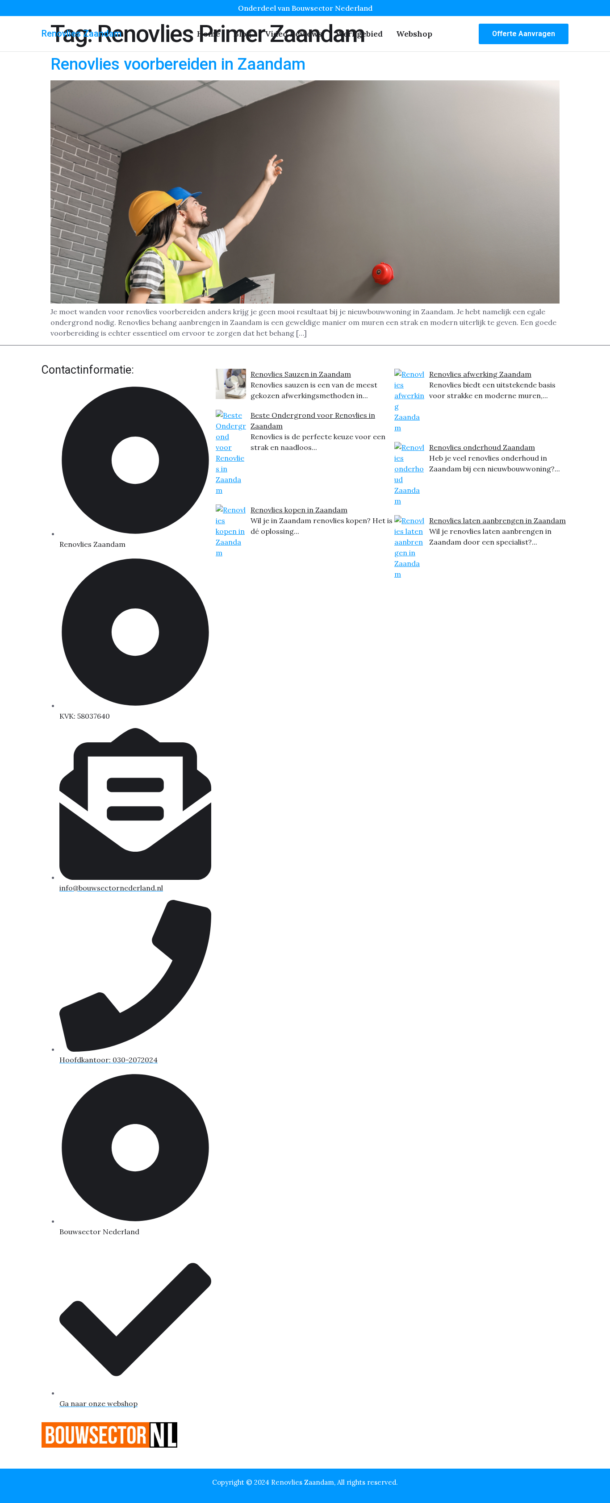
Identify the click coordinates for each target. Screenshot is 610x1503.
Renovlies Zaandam (81, 33)
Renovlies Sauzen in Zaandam (301, 374)
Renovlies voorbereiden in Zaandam (177, 64)
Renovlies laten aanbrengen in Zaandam (497, 520)
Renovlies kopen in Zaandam (299, 509)
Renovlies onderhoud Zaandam (482, 447)
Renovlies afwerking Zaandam (480, 374)
